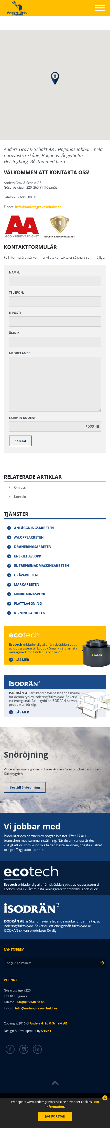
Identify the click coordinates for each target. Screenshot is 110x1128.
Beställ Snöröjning (24, 787)
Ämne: (14, 333)
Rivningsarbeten (30, 613)
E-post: (15, 313)
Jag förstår (55, 1116)
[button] (55, 78)
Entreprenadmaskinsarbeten (41, 565)
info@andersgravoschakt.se (38, 206)
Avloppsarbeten (29, 537)
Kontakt (20, 496)
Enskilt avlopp (27, 556)
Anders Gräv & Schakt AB (48, 1023)
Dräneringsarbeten (32, 546)
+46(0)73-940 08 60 (31, 1002)
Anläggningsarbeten (34, 528)
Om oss (20, 487)
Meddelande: (20, 353)
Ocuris (46, 1031)
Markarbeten (26, 584)
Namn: (14, 272)
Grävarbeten (26, 575)
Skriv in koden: (22, 418)
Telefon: (16, 292)
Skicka (20, 441)
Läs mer (22, 660)
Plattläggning (28, 603)
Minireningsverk (29, 594)
